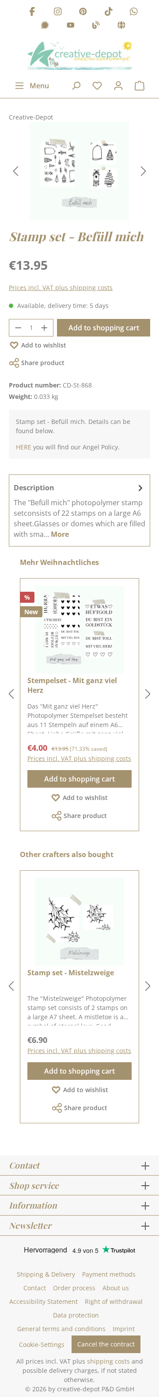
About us (115, 1288)
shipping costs (108, 1361)
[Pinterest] (83, 12)
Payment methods (109, 1274)
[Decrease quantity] (18, 328)
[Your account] (118, 85)
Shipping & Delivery (46, 1274)
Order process (74, 1288)
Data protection (76, 1315)
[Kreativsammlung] (121, 26)
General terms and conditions (61, 1329)
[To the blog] (96, 26)
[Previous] (15, 171)
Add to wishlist (43, 345)
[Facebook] (32, 12)
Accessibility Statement (43, 1301)
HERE (23, 447)
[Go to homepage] (79, 56)
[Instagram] (58, 12)
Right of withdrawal (114, 1301)
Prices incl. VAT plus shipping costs (61, 287)
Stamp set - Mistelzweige (70, 972)
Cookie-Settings (41, 1344)
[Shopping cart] (139, 85)
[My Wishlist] (97, 85)
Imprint (124, 1329)
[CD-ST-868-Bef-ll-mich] (79, 171)
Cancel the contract (106, 1344)
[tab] (79, 510)
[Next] (143, 171)
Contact (34, 1288)
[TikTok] (109, 12)
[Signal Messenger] (45, 26)
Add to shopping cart (103, 328)
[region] (79, 171)
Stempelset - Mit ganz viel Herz (72, 685)
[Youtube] (71, 26)
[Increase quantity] (44, 328)
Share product (42, 362)
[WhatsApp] (134, 12)
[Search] (76, 85)
